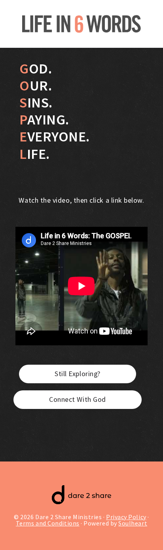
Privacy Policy (126, 517)
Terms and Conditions (48, 523)
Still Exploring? (77, 373)
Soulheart (132, 523)
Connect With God (77, 399)
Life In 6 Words (81, 24)
